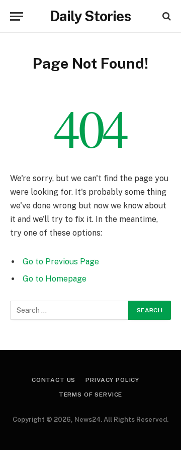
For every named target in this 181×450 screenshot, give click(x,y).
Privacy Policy (112, 379)
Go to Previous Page (61, 261)
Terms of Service (90, 394)
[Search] (165, 16)
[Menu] (16, 16)
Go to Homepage (54, 279)
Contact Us (53, 379)
